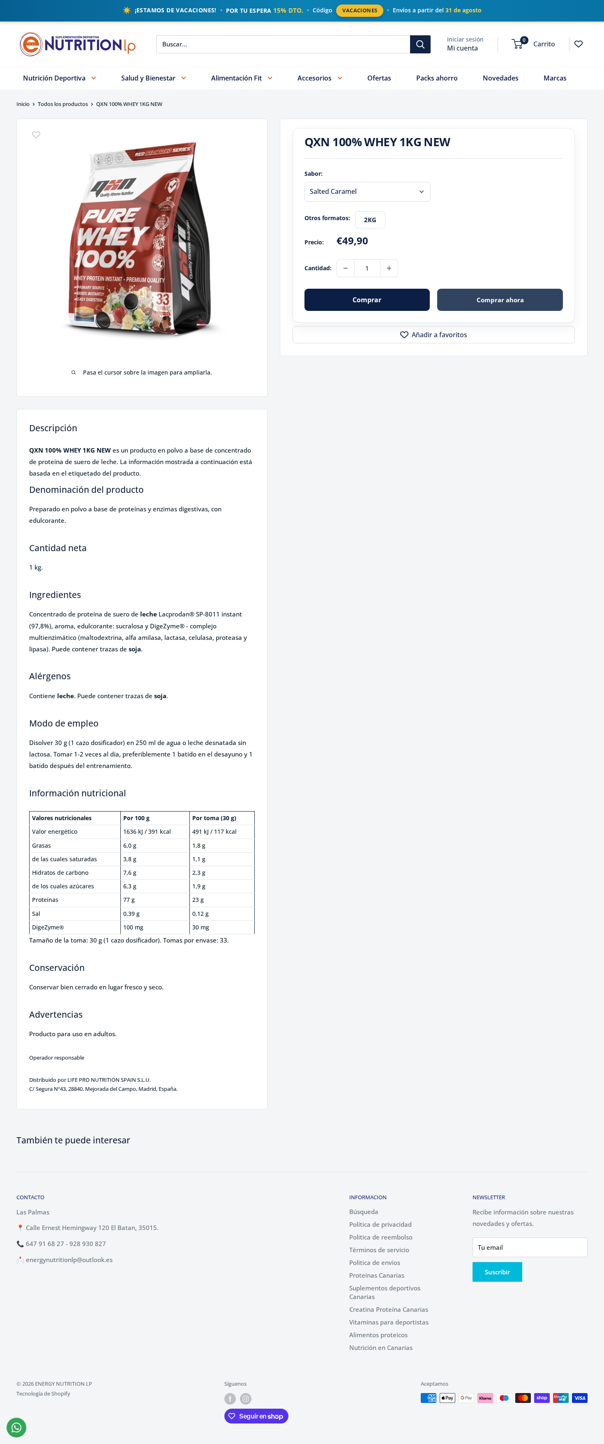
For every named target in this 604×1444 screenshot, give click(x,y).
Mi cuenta (462, 47)
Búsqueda (363, 1211)
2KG (370, 220)
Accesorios (314, 77)
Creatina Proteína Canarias (388, 1309)
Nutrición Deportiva (54, 77)
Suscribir (497, 1272)
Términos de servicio (379, 1250)
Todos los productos (63, 104)
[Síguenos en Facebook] (230, 1399)
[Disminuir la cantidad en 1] (345, 268)
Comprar (367, 299)
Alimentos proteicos (378, 1335)
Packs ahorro (437, 77)
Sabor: (313, 173)
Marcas (555, 77)
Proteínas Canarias (376, 1275)
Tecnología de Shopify (43, 1393)
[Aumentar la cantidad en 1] (389, 268)
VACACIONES (359, 10)
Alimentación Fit (236, 77)
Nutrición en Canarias (381, 1347)
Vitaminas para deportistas (389, 1322)
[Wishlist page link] (578, 44)
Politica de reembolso (381, 1237)
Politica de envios (374, 1262)
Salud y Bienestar (148, 77)
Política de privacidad (380, 1224)
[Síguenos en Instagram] (245, 1399)
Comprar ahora (500, 300)
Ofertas (379, 77)
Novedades (501, 77)
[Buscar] (420, 44)
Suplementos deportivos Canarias (384, 1292)
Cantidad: (318, 268)
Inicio (23, 104)
